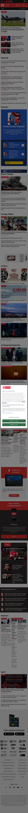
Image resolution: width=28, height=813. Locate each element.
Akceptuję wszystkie (14, 424)
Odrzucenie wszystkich (14, 420)
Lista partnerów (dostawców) (7, 412)
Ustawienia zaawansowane (14, 417)
